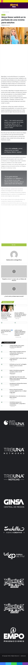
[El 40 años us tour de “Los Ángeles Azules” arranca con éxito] (5, 366)
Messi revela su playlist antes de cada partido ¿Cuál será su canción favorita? (18, 353)
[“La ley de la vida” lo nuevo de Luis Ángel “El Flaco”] (5, 360)
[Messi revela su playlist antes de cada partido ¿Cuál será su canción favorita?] (5, 353)
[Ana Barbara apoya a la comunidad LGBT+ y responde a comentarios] (5, 404)
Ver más (14, 244)
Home (3, 11)
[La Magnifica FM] (14, 5)
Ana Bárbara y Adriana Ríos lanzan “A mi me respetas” (18, 384)
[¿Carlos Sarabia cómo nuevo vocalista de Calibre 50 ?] (5, 347)
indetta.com (23, 655)
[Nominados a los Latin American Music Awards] (5, 398)
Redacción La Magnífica (14, 260)
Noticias (7, 11)
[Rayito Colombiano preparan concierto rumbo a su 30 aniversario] (5, 372)
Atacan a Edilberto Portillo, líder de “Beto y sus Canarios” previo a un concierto (20, 315)
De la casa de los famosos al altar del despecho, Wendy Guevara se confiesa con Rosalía (6, 315)
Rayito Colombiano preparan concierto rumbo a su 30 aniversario (17, 372)
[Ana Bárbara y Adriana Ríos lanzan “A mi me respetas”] (5, 385)
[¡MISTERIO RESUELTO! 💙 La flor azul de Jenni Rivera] (7, 325)
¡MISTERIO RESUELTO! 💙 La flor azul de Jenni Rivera (7, 331)
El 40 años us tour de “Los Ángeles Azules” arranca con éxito (18, 365)
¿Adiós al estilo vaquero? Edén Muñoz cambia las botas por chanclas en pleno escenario (20, 333)
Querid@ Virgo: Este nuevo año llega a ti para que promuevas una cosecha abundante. (18, 378)
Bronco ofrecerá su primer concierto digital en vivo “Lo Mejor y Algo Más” (18, 391)
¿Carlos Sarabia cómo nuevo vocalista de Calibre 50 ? (17, 346)
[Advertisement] (14, 59)
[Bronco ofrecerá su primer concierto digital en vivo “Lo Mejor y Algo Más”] (5, 391)
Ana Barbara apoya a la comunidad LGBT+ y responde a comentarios (17, 403)
